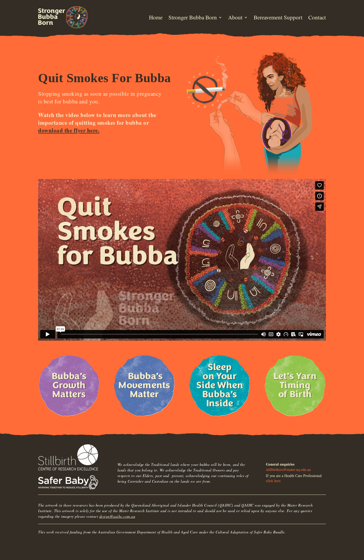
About (235, 17)
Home (156, 17)
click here (273, 480)
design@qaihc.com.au (117, 516)
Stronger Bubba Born (192, 17)
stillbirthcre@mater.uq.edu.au (288, 469)
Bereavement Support (278, 17)
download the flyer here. (68, 130)
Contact (317, 17)
